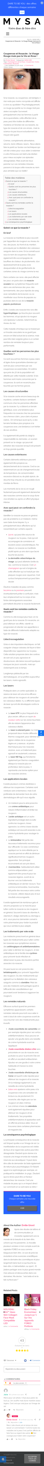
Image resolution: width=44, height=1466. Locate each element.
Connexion (36, 1360)
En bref (11, 184)
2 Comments (28, 65)
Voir (22, 12)
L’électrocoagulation (16, 209)
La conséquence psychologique (19, 222)
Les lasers (12, 211)
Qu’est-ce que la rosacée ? (16, 181)
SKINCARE (36, 39)
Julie (20, 1422)
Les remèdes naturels (17, 219)
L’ (22, 1049)
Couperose (30, 62)
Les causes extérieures (17, 195)
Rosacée (16, 64)
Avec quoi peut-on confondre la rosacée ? (21, 198)
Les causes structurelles (18, 192)
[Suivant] (39, 1312)
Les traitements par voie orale (20, 217)
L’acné (10, 535)
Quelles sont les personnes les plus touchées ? (22, 188)
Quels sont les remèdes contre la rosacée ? (19, 204)
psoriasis (20, 590)
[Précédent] (4, 1312)
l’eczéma (7, 590)
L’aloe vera (12, 1089)
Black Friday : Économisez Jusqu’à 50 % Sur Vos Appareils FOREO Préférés (31, 1317)
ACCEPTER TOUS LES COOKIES (32, 1459)
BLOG (29, 39)
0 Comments (13, 1326)
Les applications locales (18, 214)
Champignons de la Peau (16, 62)
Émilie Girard (10, 60)
